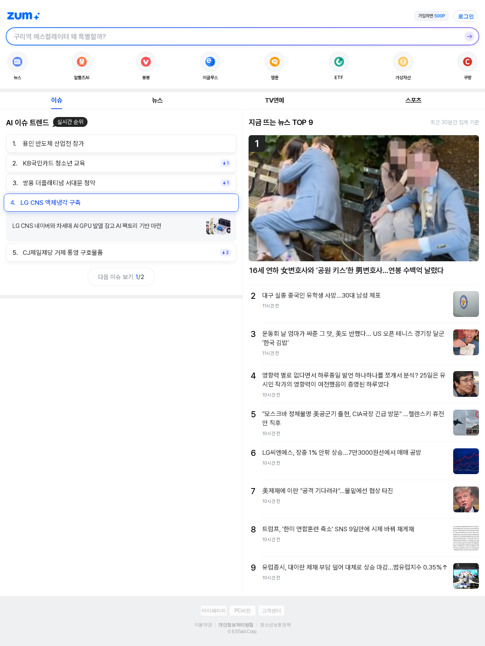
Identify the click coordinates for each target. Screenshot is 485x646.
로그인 (466, 16)
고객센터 (271, 610)
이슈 (56, 100)
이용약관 (203, 624)
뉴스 (157, 100)
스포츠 (413, 100)
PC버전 (242, 610)
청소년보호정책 (275, 624)
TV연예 (274, 100)
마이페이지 (213, 610)
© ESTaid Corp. (242, 631)
